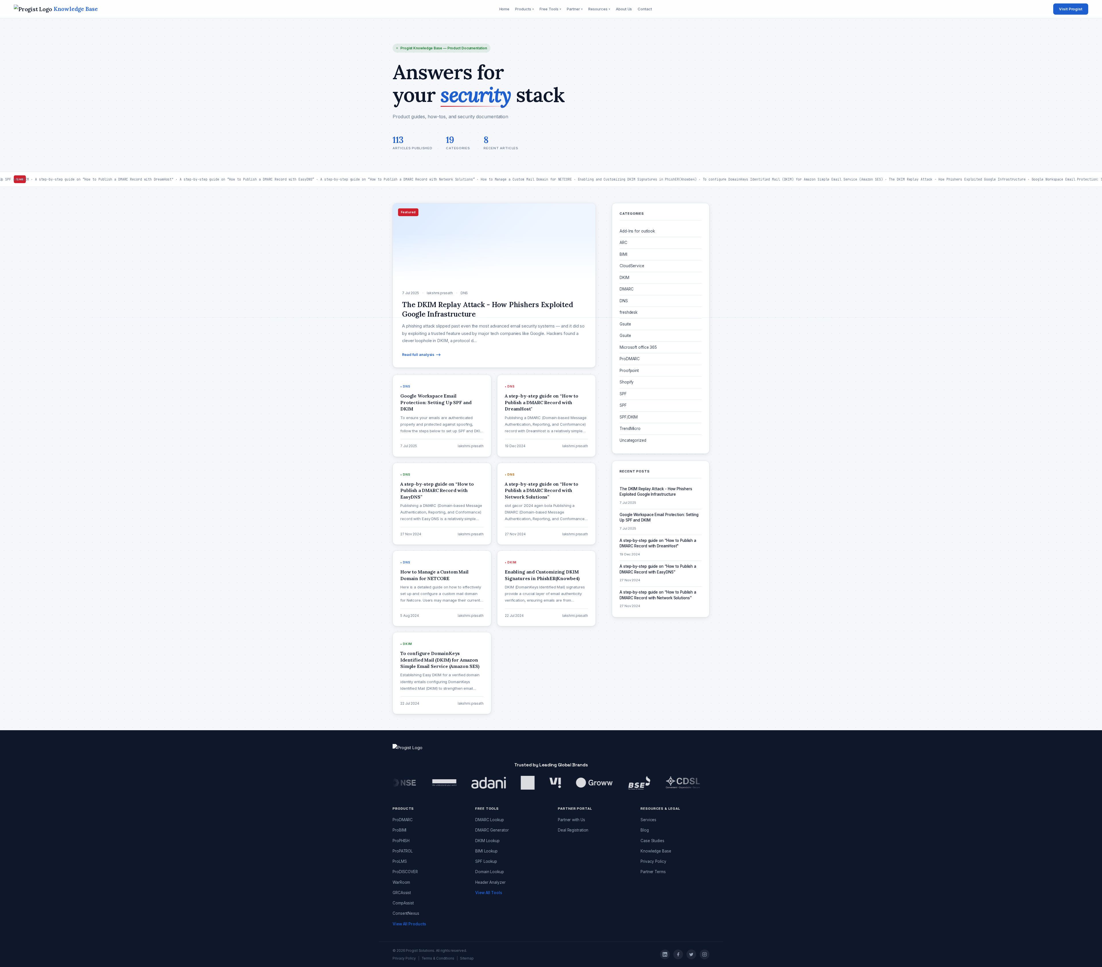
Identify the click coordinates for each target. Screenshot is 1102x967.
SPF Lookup (486, 861)
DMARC (627, 289)
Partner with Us (571, 819)
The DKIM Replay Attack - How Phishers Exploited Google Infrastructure (656, 492)
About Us (624, 9)
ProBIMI (399, 830)
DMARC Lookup (489, 819)
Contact (645, 9)
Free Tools (550, 9)
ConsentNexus (406, 913)
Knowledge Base (656, 851)
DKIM (624, 277)
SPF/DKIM (629, 417)
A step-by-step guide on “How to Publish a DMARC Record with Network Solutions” (658, 595)
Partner (575, 9)
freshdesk (628, 312)
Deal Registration (573, 830)
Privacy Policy (653, 861)
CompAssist (403, 903)
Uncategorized (633, 440)
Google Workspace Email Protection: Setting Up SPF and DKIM (659, 517)
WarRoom (401, 882)
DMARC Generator (492, 830)
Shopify (627, 382)
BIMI (623, 254)
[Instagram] (704, 954)
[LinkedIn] (665, 954)
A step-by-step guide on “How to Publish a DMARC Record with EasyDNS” (658, 569)
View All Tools (488, 892)
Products (524, 9)
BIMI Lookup (486, 851)
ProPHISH (401, 840)
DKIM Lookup (487, 840)
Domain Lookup (489, 871)
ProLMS (400, 861)
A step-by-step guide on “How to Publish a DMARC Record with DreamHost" (658, 543)
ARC (623, 242)
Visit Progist (1070, 9)
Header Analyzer (490, 882)
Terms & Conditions (438, 958)
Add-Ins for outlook (637, 231)
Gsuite (625, 324)
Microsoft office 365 (638, 347)
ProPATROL (403, 851)
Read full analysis (418, 354)
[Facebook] (678, 954)
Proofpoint (629, 370)
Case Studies (652, 840)
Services (648, 819)
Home (504, 9)
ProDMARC (630, 358)
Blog (645, 830)
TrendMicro (630, 428)
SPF (623, 394)
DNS (624, 301)
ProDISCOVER (405, 871)
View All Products (409, 924)
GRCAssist (402, 892)
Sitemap (467, 958)
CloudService (632, 265)
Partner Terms (653, 871)
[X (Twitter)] (691, 954)
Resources (599, 9)
